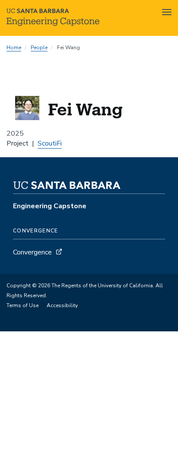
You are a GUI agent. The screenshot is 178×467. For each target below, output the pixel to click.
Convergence (32, 252)
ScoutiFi (50, 143)
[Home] (52, 24)
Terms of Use (22, 305)
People (39, 47)
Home (13, 47)
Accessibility (62, 305)
